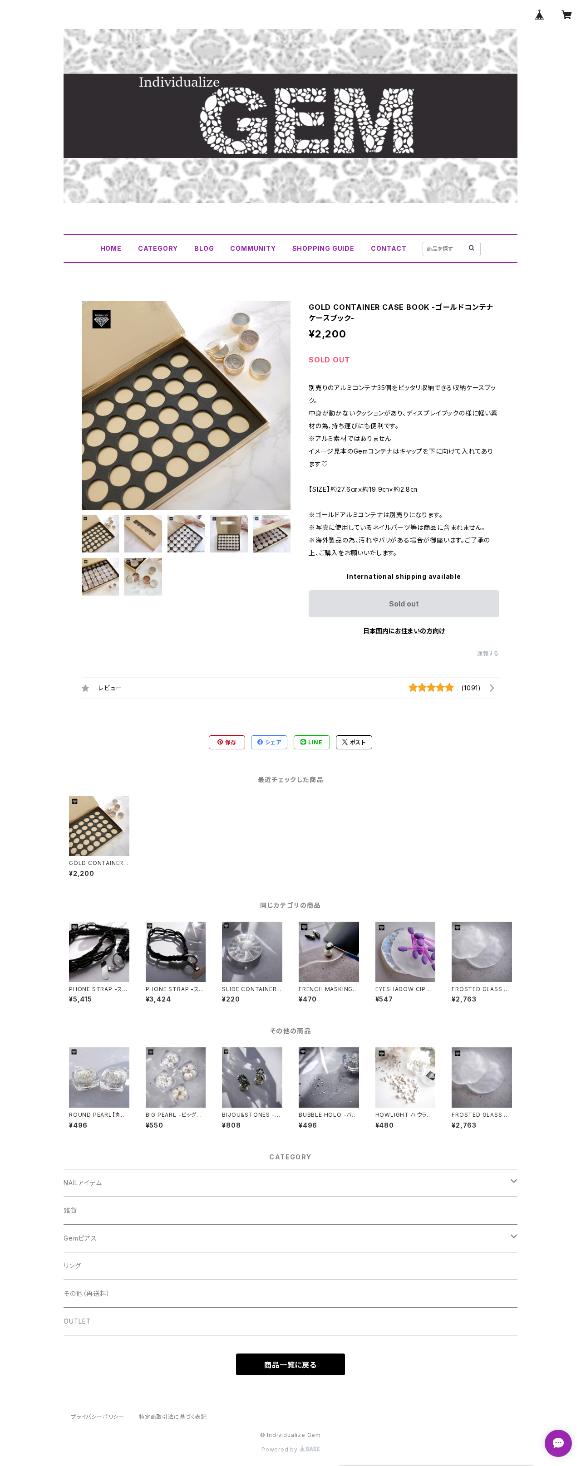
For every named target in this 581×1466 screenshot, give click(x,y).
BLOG (204, 248)
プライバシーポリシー (97, 1416)
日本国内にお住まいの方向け (404, 631)
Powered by (280, 1449)
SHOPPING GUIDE (323, 248)
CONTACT (389, 248)
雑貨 (70, 1210)
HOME (111, 248)
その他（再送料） (87, 1293)
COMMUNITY (253, 248)
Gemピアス (80, 1238)
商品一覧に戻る (290, 1364)
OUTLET (77, 1321)
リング (72, 1266)
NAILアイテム (83, 1183)
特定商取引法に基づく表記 (173, 1416)
